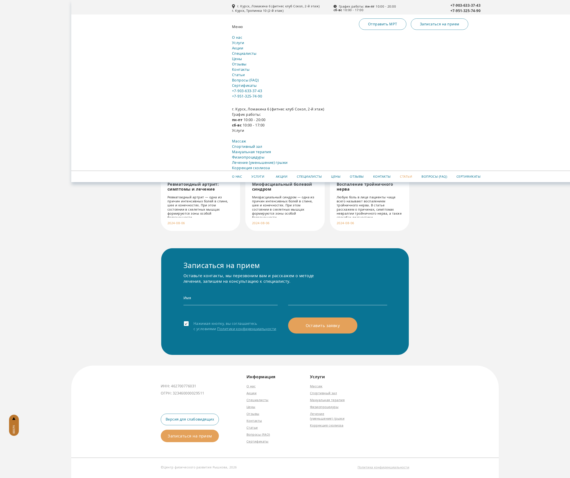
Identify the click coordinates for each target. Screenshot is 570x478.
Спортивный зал (247, 146)
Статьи (238, 74)
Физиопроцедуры (248, 157)
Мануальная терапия (251, 151)
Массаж (239, 141)
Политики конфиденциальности (246, 328)
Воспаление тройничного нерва (365, 187)
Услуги (238, 42)
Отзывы (239, 64)
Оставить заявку (323, 325)
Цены (237, 58)
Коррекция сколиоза (251, 167)
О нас (237, 37)
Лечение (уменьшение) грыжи (260, 162)
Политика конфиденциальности (383, 467)
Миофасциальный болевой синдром (282, 187)
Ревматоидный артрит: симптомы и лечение (193, 187)
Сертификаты (244, 85)
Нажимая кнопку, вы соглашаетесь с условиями (234, 326)
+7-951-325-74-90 (465, 10)
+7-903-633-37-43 (465, 5)
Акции (237, 48)
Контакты (241, 69)
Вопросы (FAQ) (245, 80)
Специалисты (244, 53)
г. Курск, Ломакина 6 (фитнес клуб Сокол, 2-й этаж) (278, 6)
